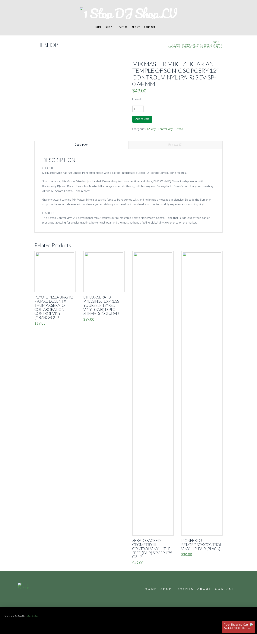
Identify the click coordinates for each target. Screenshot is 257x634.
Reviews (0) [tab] (175, 144)
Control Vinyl (165, 129)
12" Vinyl (152, 129)
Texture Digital (31, 616)
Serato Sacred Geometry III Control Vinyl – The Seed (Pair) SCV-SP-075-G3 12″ (152, 548)
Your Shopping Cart (237, 626)
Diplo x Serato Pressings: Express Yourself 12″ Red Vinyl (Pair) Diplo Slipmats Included (101, 305)
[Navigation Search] (160, 28)
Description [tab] (81, 144)
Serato (179, 129)
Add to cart (142, 118)
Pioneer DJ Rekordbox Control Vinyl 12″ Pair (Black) (201, 544)
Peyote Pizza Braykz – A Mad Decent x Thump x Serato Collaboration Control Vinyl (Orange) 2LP (54, 307)
